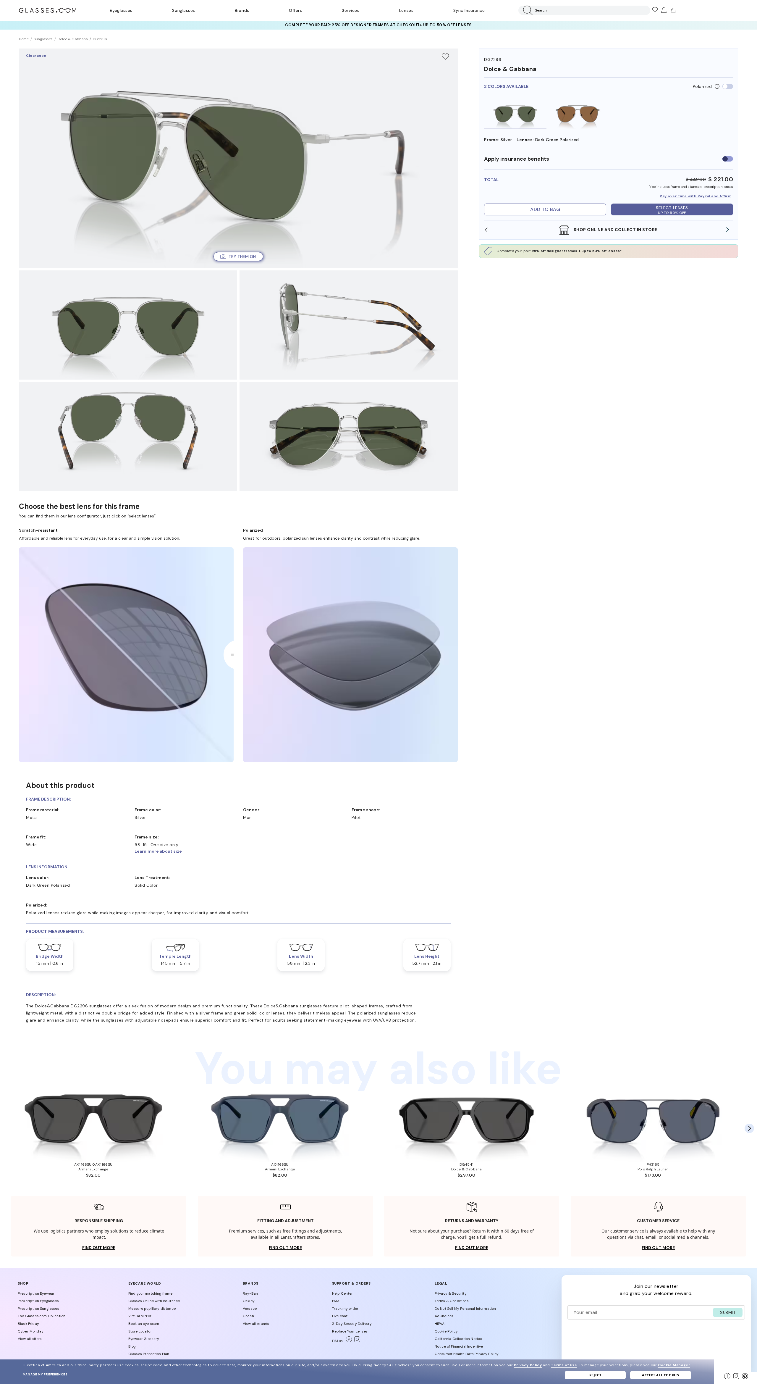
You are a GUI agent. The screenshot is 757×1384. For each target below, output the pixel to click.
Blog (132, 1346)
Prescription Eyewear (36, 1293)
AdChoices (444, 1316)
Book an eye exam (143, 1323)
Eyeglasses (121, 10)
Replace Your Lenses (350, 1331)
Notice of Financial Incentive (459, 1346)
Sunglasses (183, 10)
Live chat (339, 1316)
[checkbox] (727, 159)
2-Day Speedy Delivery (352, 1323)
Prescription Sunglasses (38, 1308)
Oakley (249, 1300)
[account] (663, 10)
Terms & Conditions (452, 1300)
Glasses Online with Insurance (154, 1300)
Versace (250, 1308)
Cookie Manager (674, 1365)
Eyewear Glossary (143, 1338)
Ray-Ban (250, 1293)
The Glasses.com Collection (41, 1316)
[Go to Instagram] (356, 1341)
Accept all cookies (660, 1375)
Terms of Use (564, 1365)
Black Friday (28, 1323)
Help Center (342, 1293)
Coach (248, 1316)
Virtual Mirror (139, 1316)
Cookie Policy (446, 1331)
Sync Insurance (469, 10)
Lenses (406, 10)
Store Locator (140, 1331)
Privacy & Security (451, 1293)
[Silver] (515, 113)
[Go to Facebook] (348, 1341)
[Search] (526, 10)
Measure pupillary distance (152, 1308)
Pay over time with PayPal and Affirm (695, 196)
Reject (595, 1375)
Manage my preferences (45, 1374)
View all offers (30, 1338)
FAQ (335, 1300)
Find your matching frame (150, 1293)
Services (350, 10)
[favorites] (654, 10)
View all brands (256, 1323)
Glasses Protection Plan (148, 1353)
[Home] (47, 10)
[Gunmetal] (577, 113)
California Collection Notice (458, 1338)
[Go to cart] (672, 10)
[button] (238, 256)
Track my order (345, 1308)
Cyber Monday (30, 1331)
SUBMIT (727, 1312)
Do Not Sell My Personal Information (465, 1308)
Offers (295, 10)
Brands (242, 10)
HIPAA (440, 1323)
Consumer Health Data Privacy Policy (467, 1353)
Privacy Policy (528, 1365)
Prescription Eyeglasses (38, 1300)
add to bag (545, 209)
